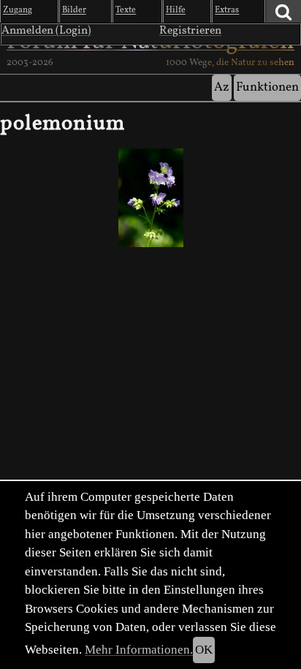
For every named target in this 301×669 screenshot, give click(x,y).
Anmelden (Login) (46, 31)
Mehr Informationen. (139, 650)
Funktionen (267, 87)
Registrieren (190, 31)
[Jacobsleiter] (150, 197)
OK (204, 650)
